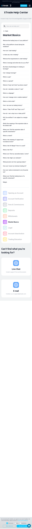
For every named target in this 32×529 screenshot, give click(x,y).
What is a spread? (8, 81)
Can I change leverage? (9, 73)
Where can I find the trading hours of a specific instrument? (14, 177)
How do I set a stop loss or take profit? (14, 113)
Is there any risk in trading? (10, 54)
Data (17, 523)
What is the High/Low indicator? (12, 158)
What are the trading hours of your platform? (15, 40)
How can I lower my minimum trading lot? (14, 166)
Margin (5, 182)
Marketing (24, 523)
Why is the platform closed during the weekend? (13, 45)
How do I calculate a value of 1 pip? (13, 89)
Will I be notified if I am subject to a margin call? (15, 118)
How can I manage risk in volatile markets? (15, 97)
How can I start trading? (9, 50)
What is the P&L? (8, 150)
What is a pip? (7, 77)
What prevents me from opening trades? (14, 162)
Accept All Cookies (23, 526)
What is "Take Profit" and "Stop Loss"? (14, 109)
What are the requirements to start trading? (15, 59)
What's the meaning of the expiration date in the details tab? (15, 124)
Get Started (23, 5)
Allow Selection (9, 526)
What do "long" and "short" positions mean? (15, 85)
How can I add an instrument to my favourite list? (15, 171)
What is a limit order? (9, 101)
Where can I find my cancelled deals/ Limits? (16, 154)
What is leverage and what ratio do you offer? (16, 63)
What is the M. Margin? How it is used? (14, 146)
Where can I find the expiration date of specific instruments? (14, 130)
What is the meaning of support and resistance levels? (13, 140)
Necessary (10, 523)
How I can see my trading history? (12, 105)
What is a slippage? (8, 93)
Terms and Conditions (23, 520)
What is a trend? (7, 135)
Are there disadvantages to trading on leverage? (13, 68)
